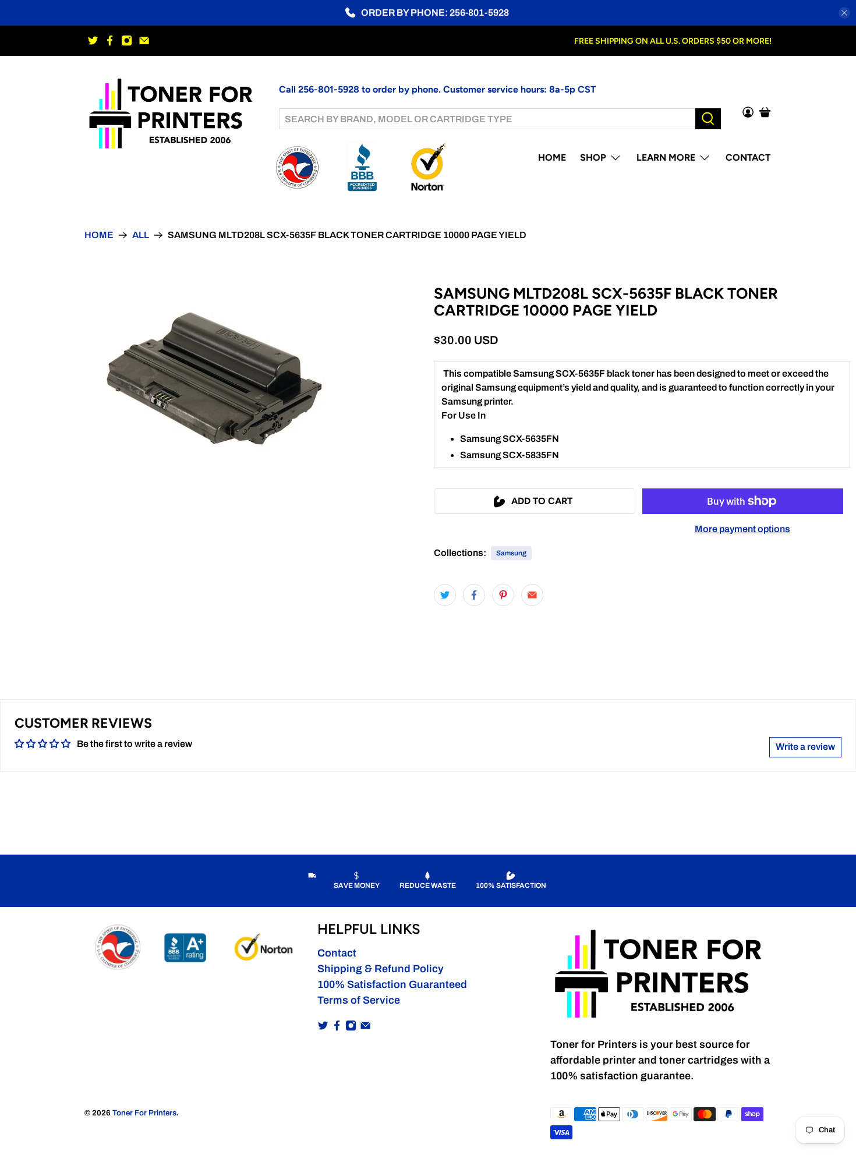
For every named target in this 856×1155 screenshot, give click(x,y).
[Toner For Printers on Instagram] (126, 40)
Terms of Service (358, 1000)
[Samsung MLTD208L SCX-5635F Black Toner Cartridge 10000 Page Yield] (214, 378)
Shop (593, 157)
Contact (748, 157)
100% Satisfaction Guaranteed (392, 984)
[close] (844, 13)
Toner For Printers (144, 1112)
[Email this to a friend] (532, 595)
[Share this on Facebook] (474, 595)
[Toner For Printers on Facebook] (109, 40)
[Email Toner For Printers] (144, 40)
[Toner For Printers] (173, 112)
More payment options (742, 529)
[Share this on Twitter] (445, 595)
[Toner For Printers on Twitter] (92, 40)
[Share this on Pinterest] (503, 595)
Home (552, 157)
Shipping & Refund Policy (380, 969)
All (140, 235)
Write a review (805, 747)
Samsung (511, 553)
